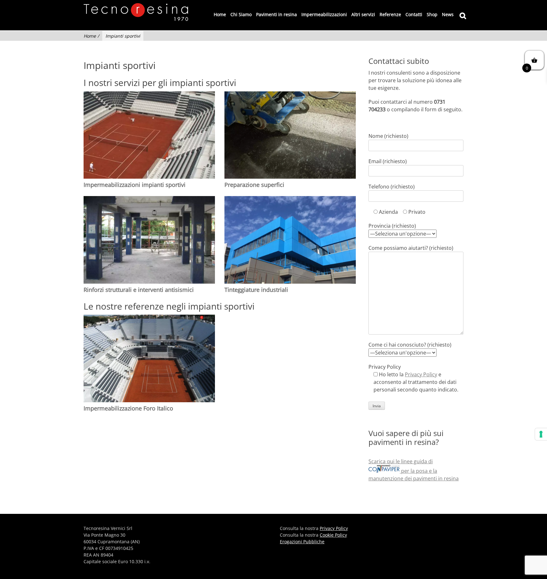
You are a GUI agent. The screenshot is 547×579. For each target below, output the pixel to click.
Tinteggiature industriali (256, 289)
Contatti (414, 14)
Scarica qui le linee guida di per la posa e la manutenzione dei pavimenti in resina (413, 470)
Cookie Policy (333, 535)
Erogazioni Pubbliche (302, 542)
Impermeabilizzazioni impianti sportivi (134, 184)
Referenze (390, 14)
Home (220, 14)
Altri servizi (363, 14)
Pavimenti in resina (276, 14)
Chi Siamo (241, 14)
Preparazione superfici (254, 184)
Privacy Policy (421, 374)
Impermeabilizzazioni (324, 14)
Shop (432, 14)
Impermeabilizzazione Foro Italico (128, 408)
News (448, 14)
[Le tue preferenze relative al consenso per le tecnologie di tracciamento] (541, 434)
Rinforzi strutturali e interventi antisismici (139, 289)
